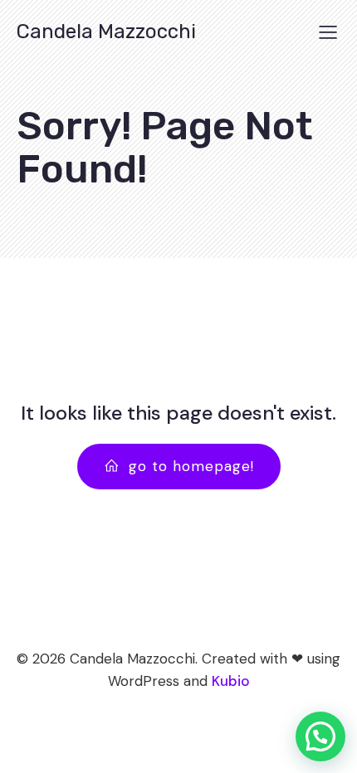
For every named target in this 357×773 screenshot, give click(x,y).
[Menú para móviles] (327, 31)
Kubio (231, 681)
